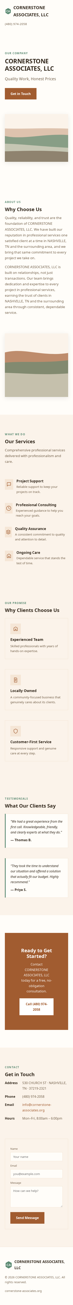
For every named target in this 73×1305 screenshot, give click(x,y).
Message (15, 1183)
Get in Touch (21, 93)
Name (14, 1149)
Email (13, 1165)
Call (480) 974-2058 (36, 1007)
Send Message (27, 1218)
